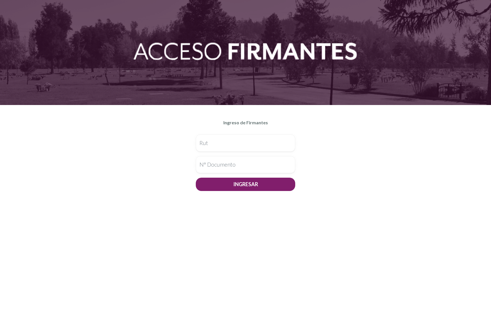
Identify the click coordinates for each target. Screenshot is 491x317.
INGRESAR (245, 184)
